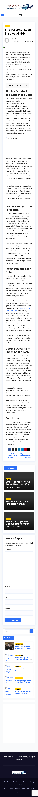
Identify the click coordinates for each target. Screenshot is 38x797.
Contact (11, 788)
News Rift (29, 782)
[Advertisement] (19, 723)
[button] (35, 15)
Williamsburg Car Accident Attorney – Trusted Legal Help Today (22, 660)
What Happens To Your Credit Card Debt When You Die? (18, 484)
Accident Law (19, 644)
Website (7, 608)
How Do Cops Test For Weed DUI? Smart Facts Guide (23, 693)
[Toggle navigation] (20, 15)
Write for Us (30, 788)
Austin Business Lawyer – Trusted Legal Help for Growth (23, 671)
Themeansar (18, 784)
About (5, 788)
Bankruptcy (19, 678)
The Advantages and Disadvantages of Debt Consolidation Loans (18, 523)
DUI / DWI (18, 689)
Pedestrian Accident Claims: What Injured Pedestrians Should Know (23, 649)
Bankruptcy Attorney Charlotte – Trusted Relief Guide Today (23, 682)
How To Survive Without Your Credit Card (13, 455)
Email (7, 597)
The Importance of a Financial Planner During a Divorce (17, 504)
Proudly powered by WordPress (13, 782)
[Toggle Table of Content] (25, 85)
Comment (9, 549)
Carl (15, 38)
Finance (7, 26)
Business (18, 666)
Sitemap (19, 793)
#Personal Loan (28, 41)
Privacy (24, 788)
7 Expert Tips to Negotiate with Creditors (25, 455)
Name (7, 587)
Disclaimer (17, 788)
